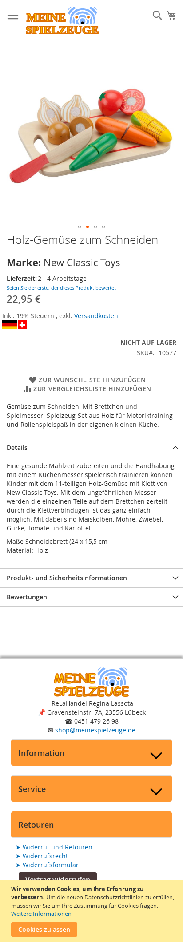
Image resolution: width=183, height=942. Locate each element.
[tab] (91, 447)
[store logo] (62, 20)
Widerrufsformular (47, 865)
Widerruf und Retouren (54, 847)
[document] (92, 911)
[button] (80, 227)
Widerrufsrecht (42, 856)
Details (17, 447)
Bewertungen (27, 597)
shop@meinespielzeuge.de (95, 730)
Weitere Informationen (41, 914)
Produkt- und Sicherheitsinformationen (67, 578)
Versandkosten (96, 315)
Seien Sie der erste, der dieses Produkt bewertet (61, 287)
